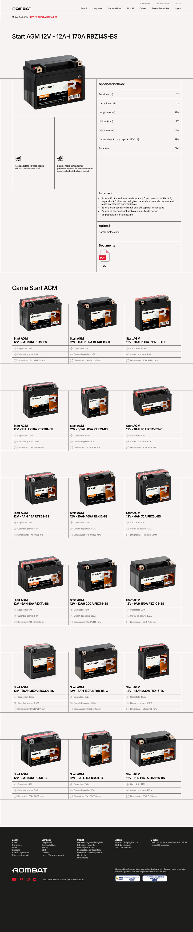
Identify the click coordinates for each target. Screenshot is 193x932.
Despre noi (97, 8)
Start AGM (23, 17)
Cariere (143, 8)
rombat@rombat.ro (160, 845)
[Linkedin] (34, 879)
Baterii (84, 8)
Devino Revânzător (160, 8)
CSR (44, 850)
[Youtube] (14, 879)
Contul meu (145, 4)
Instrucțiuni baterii (85, 847)
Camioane (16, 845)
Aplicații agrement (20, 852)
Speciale (16, 850)
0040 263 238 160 (179, 842)
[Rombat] (21, 9)
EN (176, 4)
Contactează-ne (162, 4)
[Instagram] (28, 879)
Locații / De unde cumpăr (53, 855)
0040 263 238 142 (160, 842)
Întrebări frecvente (86, 845)
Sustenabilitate (114, 8)
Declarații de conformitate (89, 850)
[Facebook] (21, 879)
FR (180, 4)
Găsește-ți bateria (20, 855)
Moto (14, 17)
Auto (14, 842)
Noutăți (130, 8)
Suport (178, 8)
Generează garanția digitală (90, 842)
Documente (82, 858)
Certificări (81, 855)
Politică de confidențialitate (89, 852)
